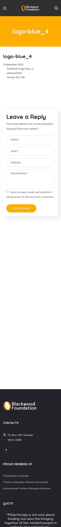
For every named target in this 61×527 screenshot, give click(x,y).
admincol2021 (14, 73)
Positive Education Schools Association (25, 482)
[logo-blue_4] (12, 83)
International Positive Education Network (26, 488)
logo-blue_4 (27, 68)
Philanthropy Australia (16, 476)
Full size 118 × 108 (16, 77)
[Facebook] (6, 450)
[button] (56, 8)
